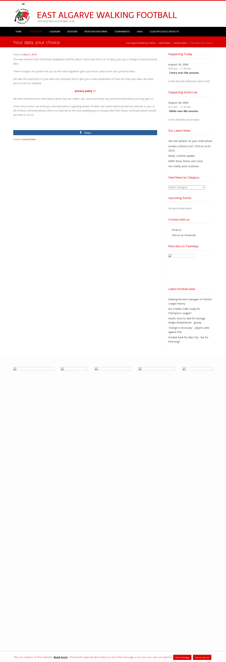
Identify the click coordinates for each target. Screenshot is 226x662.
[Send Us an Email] (15, 4)
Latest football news (181, 289)
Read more (61, 657)
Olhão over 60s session (183, 111)
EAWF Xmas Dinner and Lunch (185, 161)
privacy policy (83, 91)
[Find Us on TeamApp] (23, 4)
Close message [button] (182, 657)
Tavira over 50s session (184, 72)
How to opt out (202, 657)
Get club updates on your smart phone (190, 141)
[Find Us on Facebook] (19, 4)
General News (29, 139)
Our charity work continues (183, 166)
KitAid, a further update (181, 155)
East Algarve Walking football (107, 15)
